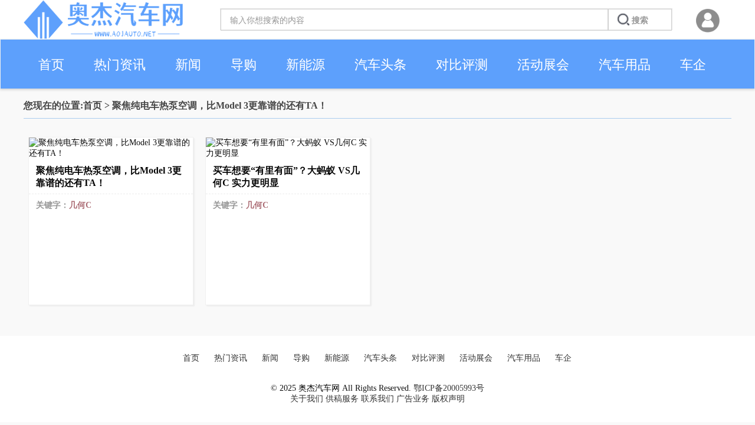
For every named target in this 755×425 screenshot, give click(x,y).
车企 (693, 64)
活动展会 (543, 64)
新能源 (305, 64)
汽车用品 (625, 64)
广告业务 (412, 398)
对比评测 (462, 64)
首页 (51, 64)
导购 (244, 64)
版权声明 (448, 398)
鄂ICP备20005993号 (448, 388)
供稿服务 (342, 398)
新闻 (188, 64)
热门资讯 (120, 64)
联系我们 (377, 398)
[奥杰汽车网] (103, 36)
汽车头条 (380, 64)
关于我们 (306, 398)
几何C (80, 205)
